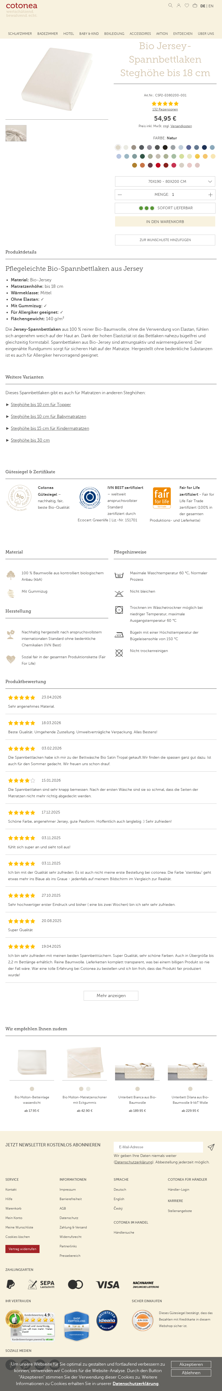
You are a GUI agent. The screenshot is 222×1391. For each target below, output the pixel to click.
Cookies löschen (17, 1237)
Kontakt (11, 1189)
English (119, 1199)
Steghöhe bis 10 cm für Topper (41, 404)
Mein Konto (13, 1218)
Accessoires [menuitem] (140, 34)
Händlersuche (124, 1232)
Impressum (68, 1189)
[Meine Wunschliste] (187, 5)
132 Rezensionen (165, 109)
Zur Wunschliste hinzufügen (165, 240)
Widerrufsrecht (70, 1237)
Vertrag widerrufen (22, 1249)
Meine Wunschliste (19, 1227)
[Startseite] (21, 10)
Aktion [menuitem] (162, 34)
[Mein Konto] (178, 5)
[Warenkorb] (195, 5)
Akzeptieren (191, 1364)
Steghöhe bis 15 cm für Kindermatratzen (50, 428)
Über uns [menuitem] (206, 34)
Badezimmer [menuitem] (47, 34)
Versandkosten (181, 126)
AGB (63, 1208)
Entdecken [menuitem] (182, 34)
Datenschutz (69, 1218)
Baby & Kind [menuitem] (89, 34)
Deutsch (120, 1189)
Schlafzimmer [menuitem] (20, 34)
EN (211, 6)
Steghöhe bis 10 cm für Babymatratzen (48, 416)
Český (118, 1208)
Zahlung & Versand (73, 1227)
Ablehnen (191, 1372)
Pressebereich (70, 1256)
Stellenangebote (180, 1211)
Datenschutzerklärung (136, 1383)
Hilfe (8, 1199)
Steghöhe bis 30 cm (30, 440)
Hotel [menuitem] (68, 34)
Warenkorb (13, 1208)
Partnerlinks (68, 1246)
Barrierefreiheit (71, 1199)
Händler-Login (178, 1189)
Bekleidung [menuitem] (114, 34)
